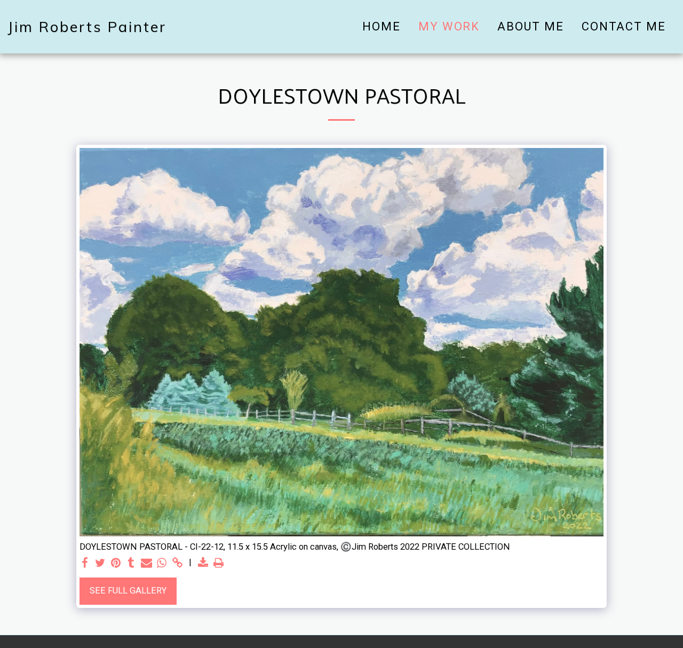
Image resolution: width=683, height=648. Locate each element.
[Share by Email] (146, 563)
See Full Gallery (128, 590)
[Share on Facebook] (85, 563)
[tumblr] (131, 563)
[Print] (218, 563)
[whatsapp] (162, 563)
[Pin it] (115, 563)
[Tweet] (100, 563)
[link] (177, 563)
